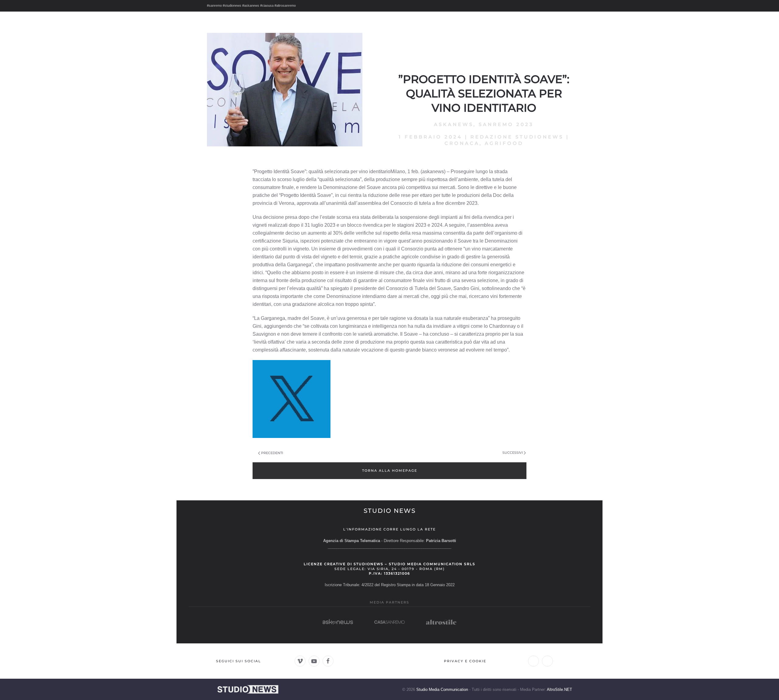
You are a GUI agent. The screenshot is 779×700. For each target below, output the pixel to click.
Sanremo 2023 (506, 124)
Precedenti (272, 453)
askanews (453, 124)
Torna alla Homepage (389, 470)
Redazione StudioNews (517, 137)
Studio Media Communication (442, 689)
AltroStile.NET (559, 689)
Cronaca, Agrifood (484, 143)
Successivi (512, 452)
